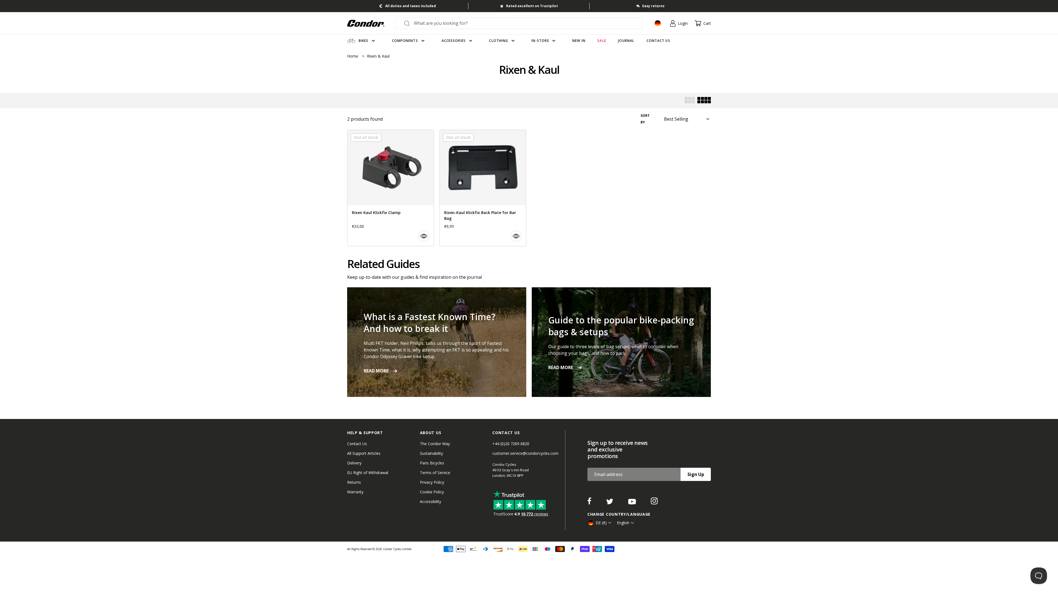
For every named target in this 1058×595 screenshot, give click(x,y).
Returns (354, 482)
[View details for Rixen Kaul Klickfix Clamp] (390, 188)
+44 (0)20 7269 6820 (510, 443)
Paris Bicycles (432, 463)
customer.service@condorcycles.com (525, 453)
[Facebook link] (589, 503)
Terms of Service (435, 472)
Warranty (355, 491)
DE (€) (601, 522)
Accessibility (430, 501)
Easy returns (653, 6)
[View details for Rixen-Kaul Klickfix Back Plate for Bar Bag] (483, 188)
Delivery (354, 463)
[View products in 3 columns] (690, 100)
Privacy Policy (432, 482)
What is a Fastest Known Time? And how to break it (429, 322)
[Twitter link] (610, 503)
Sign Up (695, 474)
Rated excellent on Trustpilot (532, 6)
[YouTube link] (632, 503)
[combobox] (524, 23)
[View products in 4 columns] (704, 100)
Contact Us (357, 443)
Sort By (645, 119)
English (623, 522)
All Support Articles (363, 453)
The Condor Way (435, 443)
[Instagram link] (654, 503)
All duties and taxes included (410, 6)
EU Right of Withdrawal (367, 472)
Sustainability (431, 453)
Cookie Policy (432, 491)
